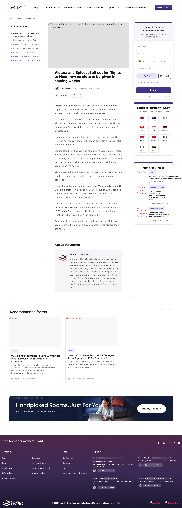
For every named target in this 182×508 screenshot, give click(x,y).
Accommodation (51, 7)
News (19, 19)
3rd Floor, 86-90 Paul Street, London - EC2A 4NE (157, 461)
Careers (66, 463)
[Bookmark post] (80, 95)
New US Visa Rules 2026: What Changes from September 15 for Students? (91, 357)
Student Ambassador (42, 468)
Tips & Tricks (114, 7)
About (4, 458)
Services (36, 458)
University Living (67, 88)
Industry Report (9, 478)
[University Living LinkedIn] (174, 442)
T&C (157, 96)
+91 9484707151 (107, 470)
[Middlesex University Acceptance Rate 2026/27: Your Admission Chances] (142, 214)
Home (11, 19)
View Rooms (163, 7)
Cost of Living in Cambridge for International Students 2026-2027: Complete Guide (158, 195)
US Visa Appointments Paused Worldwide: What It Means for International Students (165, 177)
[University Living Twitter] (164, 442)
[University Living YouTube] (179, 442)
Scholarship (7, 468)
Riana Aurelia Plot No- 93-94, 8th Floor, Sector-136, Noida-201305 (113, 465)
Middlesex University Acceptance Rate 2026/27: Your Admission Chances (159, 215)
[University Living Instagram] (169, 442)
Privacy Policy (166, 96)
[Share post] (74, 95)
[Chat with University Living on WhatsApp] (94, 470)
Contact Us (68, 458)
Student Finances (94, 7)
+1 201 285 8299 (107, 487)
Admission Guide (72, 7)
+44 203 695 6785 (154, 465)
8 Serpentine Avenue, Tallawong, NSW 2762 (155, 481)
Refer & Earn (7, 473)
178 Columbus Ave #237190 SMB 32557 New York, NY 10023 (113, 482)
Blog (35, 7)
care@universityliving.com (75, 473)
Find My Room (150, 408)
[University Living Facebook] (159, 442)
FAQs (65, 468)
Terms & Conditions (101, 503)
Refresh (165, 76)
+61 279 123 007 (153, 485)
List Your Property (40, 463)
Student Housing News (136, 7)
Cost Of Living (38, 473)
